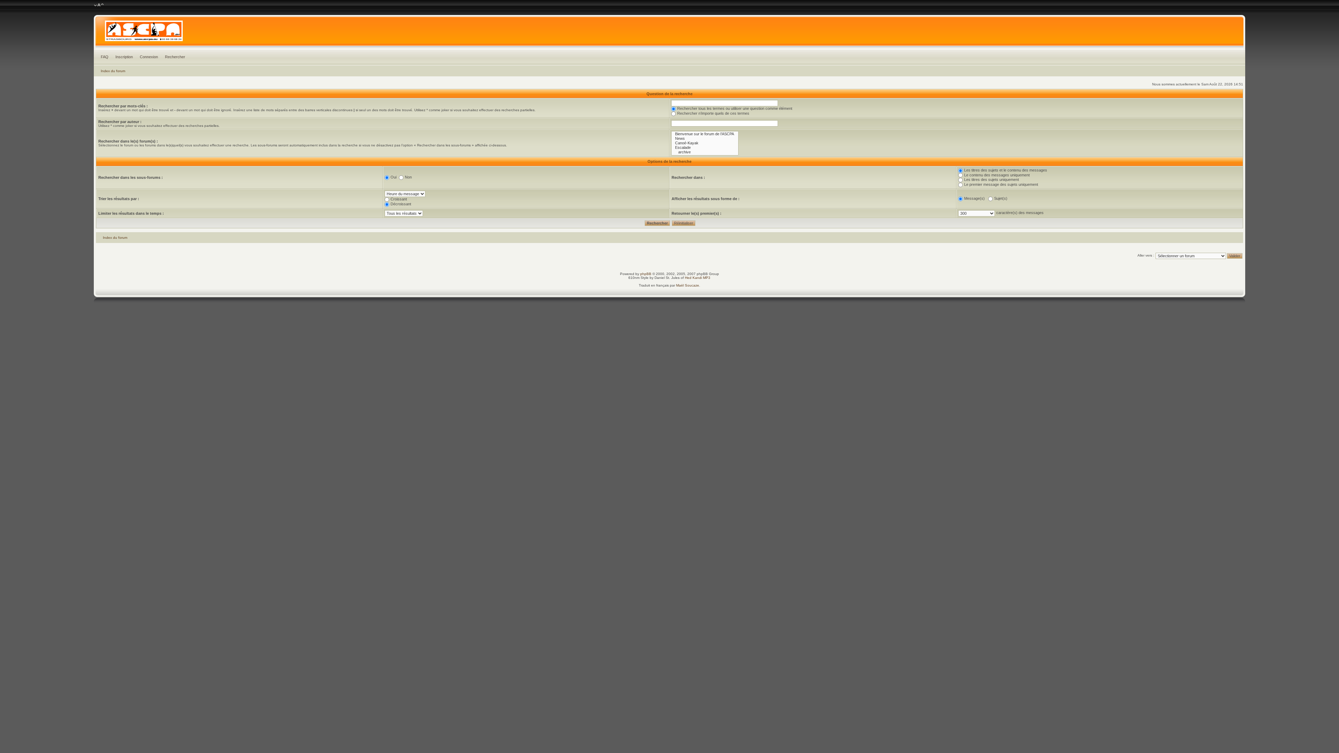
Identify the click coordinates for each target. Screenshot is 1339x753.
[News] (705, 138)
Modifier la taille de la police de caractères (99, 5)
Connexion (149, 57)
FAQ (104, 57)
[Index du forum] (669, 33)
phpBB (645, 274)
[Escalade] (705, 147)
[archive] (705, 152)
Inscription (124, 57)
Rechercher (175, 57)
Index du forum (113, 71)
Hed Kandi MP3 (697, 278)
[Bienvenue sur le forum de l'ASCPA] (705, 134)
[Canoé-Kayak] (705, 143)
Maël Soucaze (687, 285)
